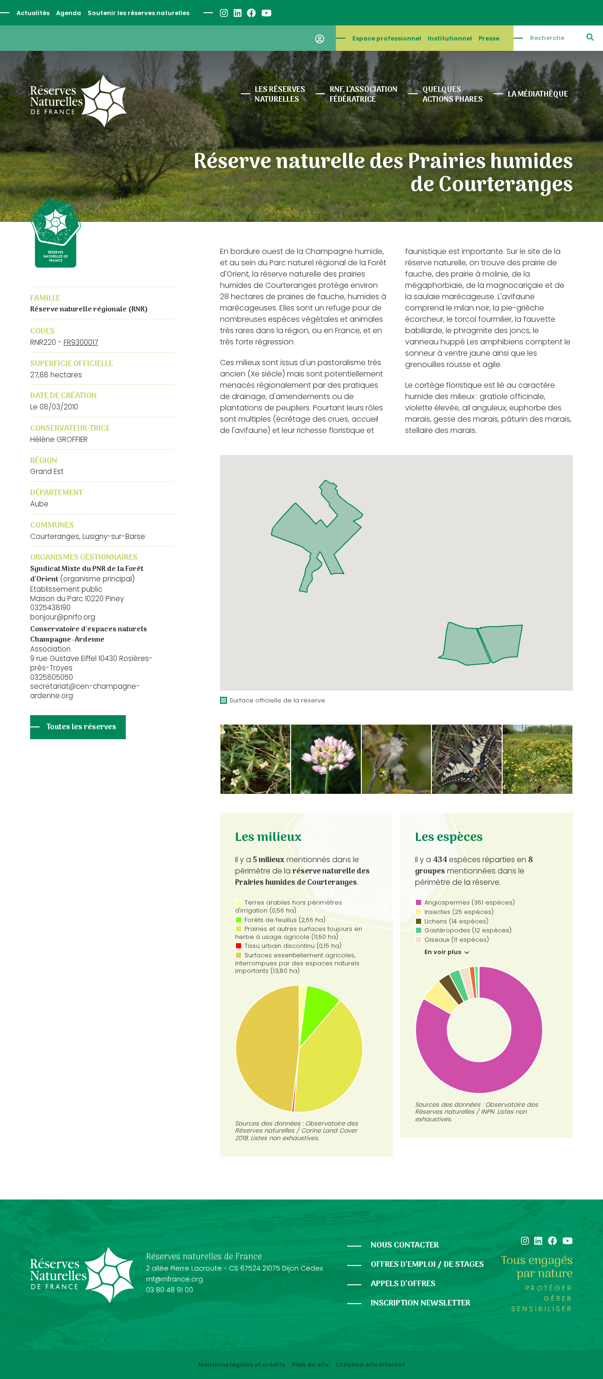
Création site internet (370, 1365)
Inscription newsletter (420, 1303)
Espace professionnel (386, 38)
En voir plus (443, 952)
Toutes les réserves (81, 727)
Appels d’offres (403, 1284)
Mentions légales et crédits (241, 1365)
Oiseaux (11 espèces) (456, 940)
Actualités (32, 13)
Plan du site (310, 1365)
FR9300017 (81, 342)
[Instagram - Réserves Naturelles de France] (223, 13)
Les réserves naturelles (280, 95)
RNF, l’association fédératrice (364, 95)
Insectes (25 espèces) (459, 912)
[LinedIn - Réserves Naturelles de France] (237, 13)
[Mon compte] (319, 38)
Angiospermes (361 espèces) (469, 902)
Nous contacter (405, 1245)
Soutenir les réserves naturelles (138, 13)
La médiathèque (538, 95)
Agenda (68, 13)
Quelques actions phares (453, 95)
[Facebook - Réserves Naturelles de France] (250, 13)
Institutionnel (450, 38)
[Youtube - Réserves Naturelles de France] (266, 13)
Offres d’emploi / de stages (427, 1265)
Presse (489, 38)
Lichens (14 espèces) (456, 921)
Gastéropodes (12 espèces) (468, 930)
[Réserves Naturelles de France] (78, 101)
